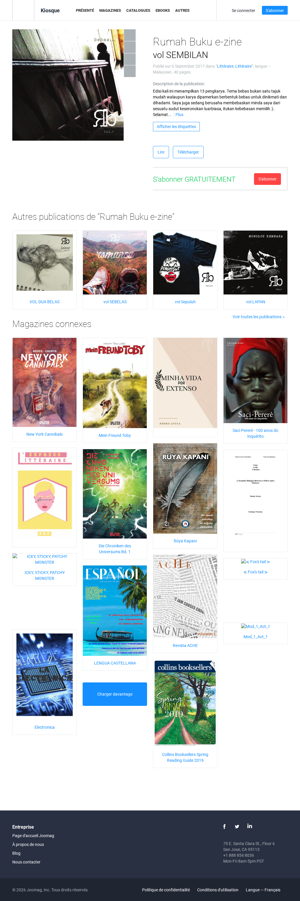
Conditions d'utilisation (217, 890)
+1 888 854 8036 (238, 855)
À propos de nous (28, 844)
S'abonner (275, 10)
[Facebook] (224, 826)
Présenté (85, 10)
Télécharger (188, 152)
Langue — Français (263, 890)
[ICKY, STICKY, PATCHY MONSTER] (44, 559)
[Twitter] (237, 826)
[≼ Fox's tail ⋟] (255, 561)
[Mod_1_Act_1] (255, 626)
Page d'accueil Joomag (33, 835)
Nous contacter (26, 862)
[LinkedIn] (249, 826)
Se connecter (243, 10)
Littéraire (225, 66)
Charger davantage (114, 694)
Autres (182, 10)
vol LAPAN (255, 301)
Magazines (110, 10)
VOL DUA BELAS (44, 301)
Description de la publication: (179, 83)
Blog (16, 853)
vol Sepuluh (185, 301)
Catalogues (138, 10)
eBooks (163, 10)
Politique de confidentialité (166, 890)
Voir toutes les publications (257, 316)
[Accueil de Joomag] (23, 10)
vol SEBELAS (115, 301)
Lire (161, 152)
